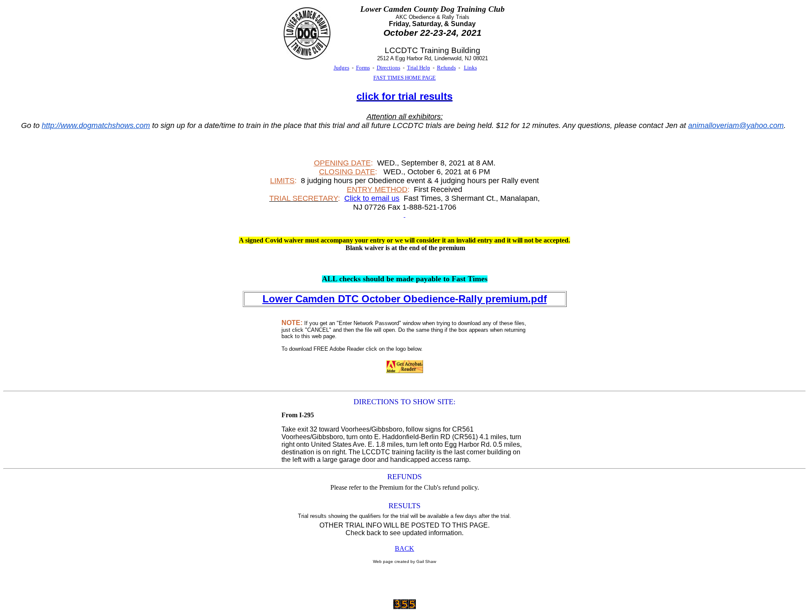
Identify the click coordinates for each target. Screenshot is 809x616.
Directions (388, 67)
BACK (404, 548)
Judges (341, 67)
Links (470, 67)
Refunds (446, 67)
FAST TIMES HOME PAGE (404, 78)
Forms (363, 67)
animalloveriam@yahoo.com (736, 125)
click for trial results (404, 96)
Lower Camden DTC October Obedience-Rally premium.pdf (405, 298)
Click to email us (371, 198)
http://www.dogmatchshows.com (96, 125)
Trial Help (418, 67)
